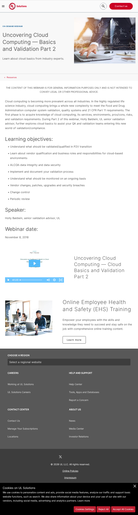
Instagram (78, 457)
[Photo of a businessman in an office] (28, 318)
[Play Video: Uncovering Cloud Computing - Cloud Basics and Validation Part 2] (34, 263)
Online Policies (70, 470)
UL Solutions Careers (19, 392)
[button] (3, 6)
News (72, 420)
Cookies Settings (85, 509)
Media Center (76, 428)
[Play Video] (8, 280)
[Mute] (48, 280)
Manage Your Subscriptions (23, 428)
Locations (13, 436)
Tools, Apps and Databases (84, 392)
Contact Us (14, 420)
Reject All (103, 509)
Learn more (74, 339)
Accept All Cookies (123, 509)
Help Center (75, 384)
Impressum (70, 477)
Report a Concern (78, 400)
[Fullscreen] (61, 280)
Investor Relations (79, 436)
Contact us (121, 6)
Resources (12, 77)
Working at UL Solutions (21, 384)
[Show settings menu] (54, 280)
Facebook (69, 457)
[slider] (31, 280)
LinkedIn (51, 457)
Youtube (86, 457)
